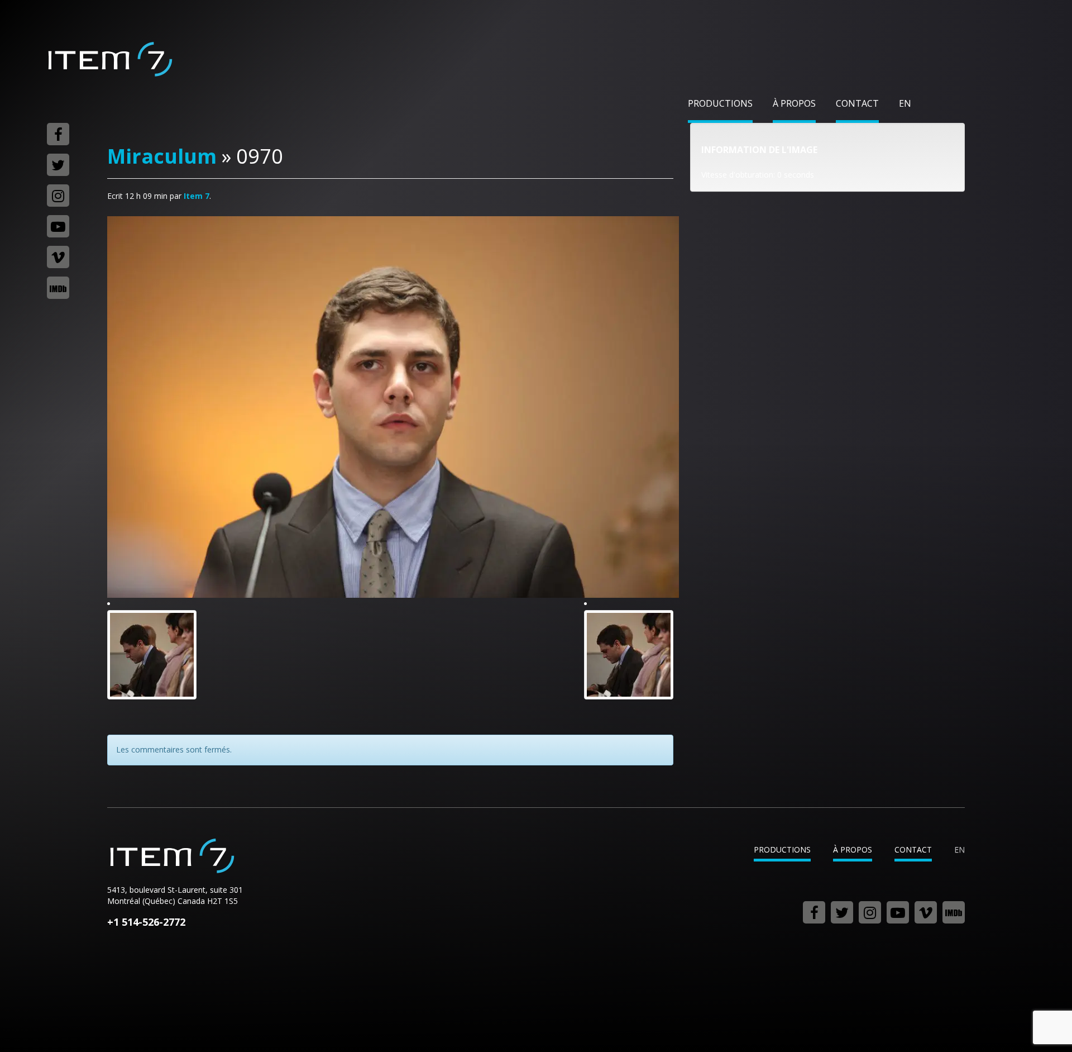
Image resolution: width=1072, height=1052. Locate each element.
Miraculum (162, 156)
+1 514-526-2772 (146, 922)
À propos (794, 103)
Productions (720, 103)
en (905, 103)
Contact (857, 103)
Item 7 (109, 59)
